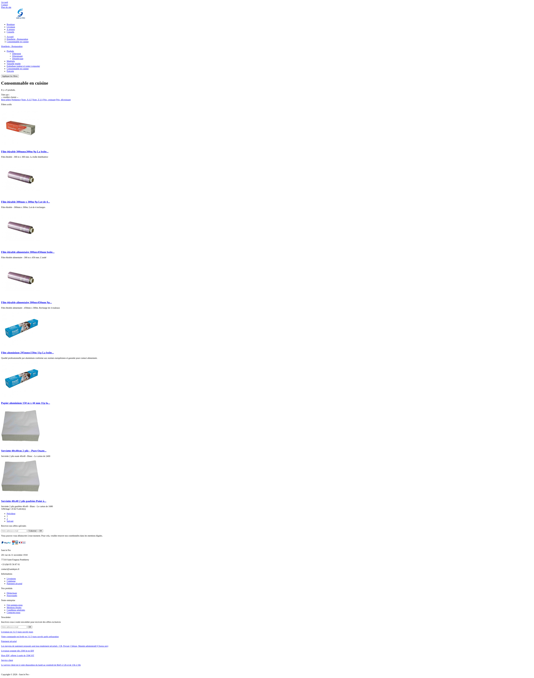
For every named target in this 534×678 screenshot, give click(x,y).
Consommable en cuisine (18, 68)
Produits (10, 51)
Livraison (11, 27)
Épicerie (10, 71)
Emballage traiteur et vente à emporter (23, 66)
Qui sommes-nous (15, 605)
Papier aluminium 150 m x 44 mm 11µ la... (25, 403)
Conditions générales (16, 610)
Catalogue (11, 581)
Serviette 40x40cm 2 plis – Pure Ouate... (23, 450)
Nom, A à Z (26, 100)
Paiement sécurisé (14, 583)
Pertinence (16, 100)
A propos (11, 29)
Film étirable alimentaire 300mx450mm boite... (28, 252)
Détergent (16, 53)
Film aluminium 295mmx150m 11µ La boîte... (27, 352)
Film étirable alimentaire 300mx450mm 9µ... (26, 302)
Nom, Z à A (37, 100)
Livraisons (11, 578)
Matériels (11, 61)
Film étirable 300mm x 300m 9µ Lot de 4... (25, 201)
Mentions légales (14, 607)
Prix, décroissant (63, 100)
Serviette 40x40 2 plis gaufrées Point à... (23, 501)
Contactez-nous (13, 612)
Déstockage (12, 593)
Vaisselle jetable (14, 63)
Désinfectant (17, 58)
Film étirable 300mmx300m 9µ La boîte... (25, 151)
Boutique (11, 24)
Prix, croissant (49, 100)
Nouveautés (12, 595)
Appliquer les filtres (10, 76)
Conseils (10, 32)
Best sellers (6, 100)
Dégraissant (17, 56)
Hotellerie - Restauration (12, 46)
